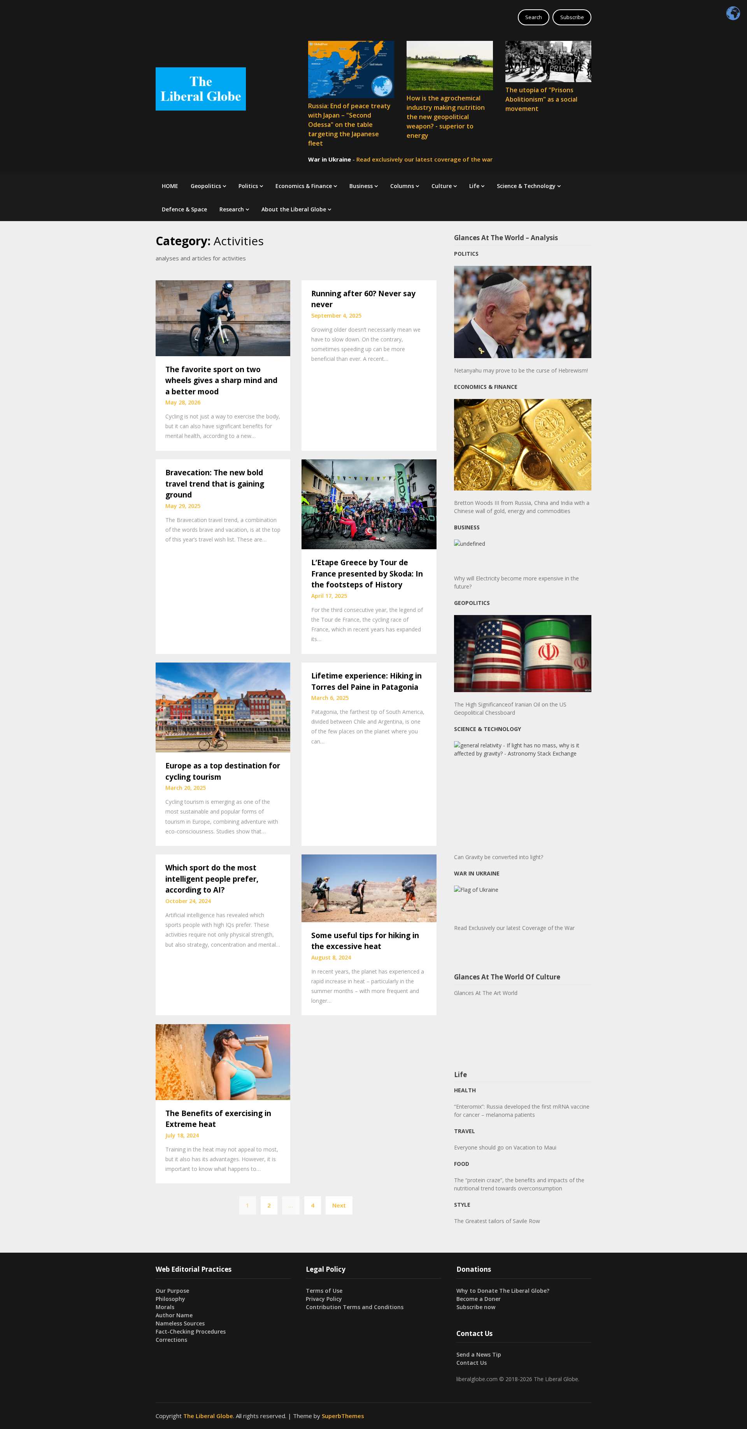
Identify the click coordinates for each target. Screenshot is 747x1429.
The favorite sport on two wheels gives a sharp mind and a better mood (221, 380)
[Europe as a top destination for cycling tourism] (223, 707)
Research (231, 209)
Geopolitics (206, 186)
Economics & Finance (303, 186)
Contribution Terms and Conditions (354, 1307)
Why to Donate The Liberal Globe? (502, 1290)
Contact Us (471, 1362)
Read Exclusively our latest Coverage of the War (514, 928)
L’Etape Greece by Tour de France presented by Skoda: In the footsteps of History (367, 573)
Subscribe (572, 17)
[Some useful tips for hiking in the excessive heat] (369, 887)
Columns (402, 186)
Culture (441, 186)
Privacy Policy (324, 1298)
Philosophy (170, 1298)
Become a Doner (478, 1298)
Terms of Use (324, 1290)
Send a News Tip (478, 1354)
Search (533, 17)
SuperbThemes (343, 1416)
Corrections (171, 1339)
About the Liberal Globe (293, 209)
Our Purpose (172, 1290)
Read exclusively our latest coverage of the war (424, 159)
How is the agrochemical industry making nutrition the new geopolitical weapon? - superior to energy (446, 117)
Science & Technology (526, 186)
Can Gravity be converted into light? (498, 857)
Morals (165, 1307)
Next (339, 1205)
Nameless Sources (180, 1323)
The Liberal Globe (208, 1416)
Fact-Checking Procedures (191, 1331)
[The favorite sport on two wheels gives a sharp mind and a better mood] (223, 317)
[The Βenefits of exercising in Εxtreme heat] (223, 1061)
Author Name (174, 1315)
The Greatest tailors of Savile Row (497, 1221)
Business (361, 186)
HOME (170, 186)
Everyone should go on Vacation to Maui (505, 1147)
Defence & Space (184, 209)
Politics (248, 186)
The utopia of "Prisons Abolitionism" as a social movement (541, 99)
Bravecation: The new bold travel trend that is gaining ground (214, 484)
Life (474, 186)
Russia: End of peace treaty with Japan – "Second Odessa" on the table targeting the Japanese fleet (349, 125)
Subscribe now (475, 1307)
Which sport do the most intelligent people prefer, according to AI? (211, 879)
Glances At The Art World (485, 993)
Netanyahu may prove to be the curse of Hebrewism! (521, 370)
